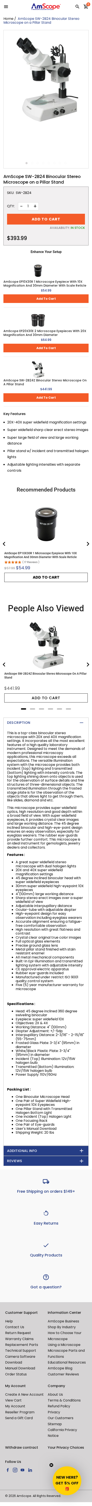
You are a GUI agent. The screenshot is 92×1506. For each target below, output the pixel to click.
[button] (67, 1480)
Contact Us (14, 1327)
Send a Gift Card (19, 1417)
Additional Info (22, 1150)
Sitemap (55, 1424)
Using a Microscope (64, 1344)
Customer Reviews (63, 1374)
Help (9, 1321)
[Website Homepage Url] (46, 6)
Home (8, 18)
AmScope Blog (60, 1368)
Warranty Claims (19, 1338)
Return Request (18, 1332)
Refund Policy (59, 1406)
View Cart (13, 1400)
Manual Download (20, 1368)
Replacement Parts (21, 1344)
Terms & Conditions (64, 1400)
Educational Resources (67, 1362)
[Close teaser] (51, 1465)
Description (18, 722)
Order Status (16, 1374)
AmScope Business (63, 1321)
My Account (15, 1406)
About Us (55, 1394)
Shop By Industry (62, 1327)
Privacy (54, 1412)
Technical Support (20, 1350)
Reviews (14, 1160)
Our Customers (60, 1417)
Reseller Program (19, 1412)
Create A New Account (24, 1394)
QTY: (11, 206)
